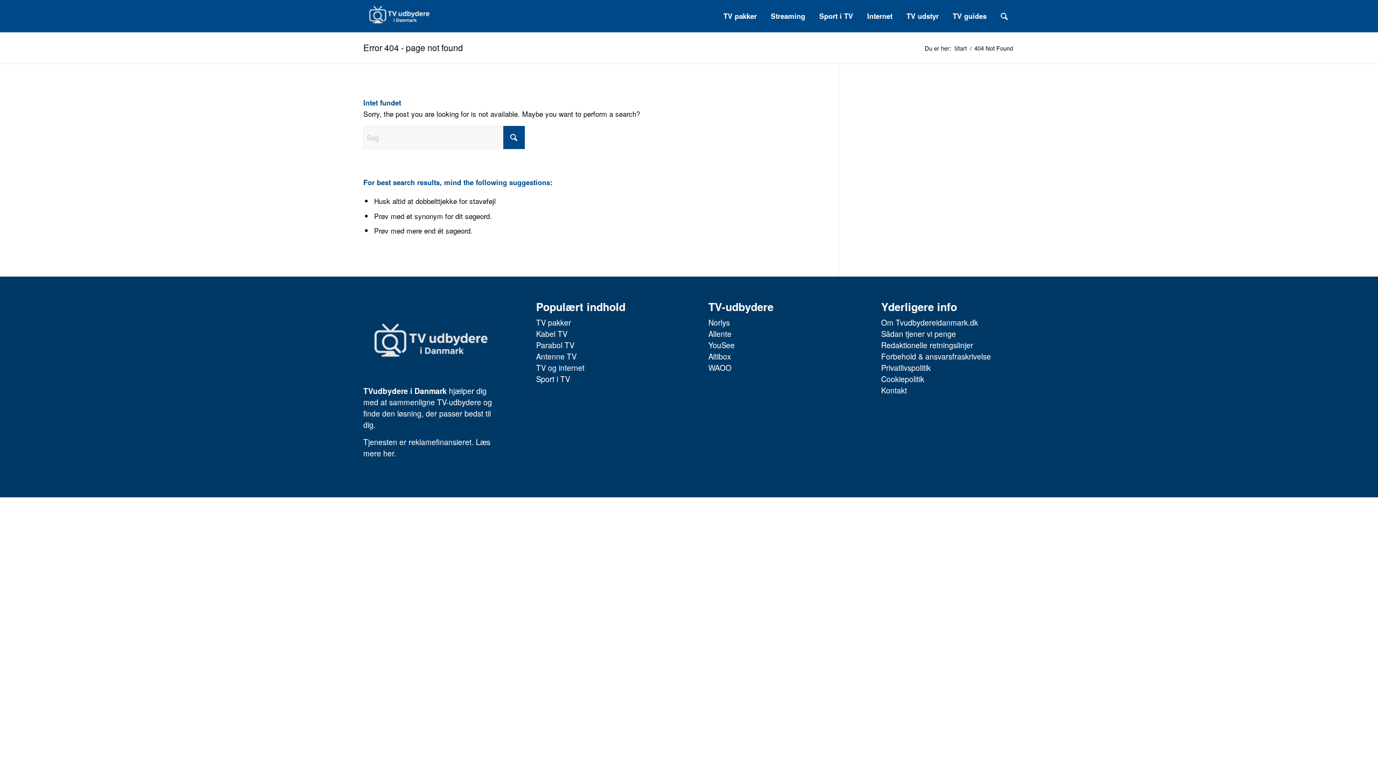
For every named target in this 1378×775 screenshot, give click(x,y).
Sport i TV (553, 379)
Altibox (719, 356)
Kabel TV (551, 333)
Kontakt (894, 390)
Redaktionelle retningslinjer (927, 345)
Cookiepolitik (902, 379)
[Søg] (1004, 16)
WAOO (720, 367)
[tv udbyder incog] (398, 16)
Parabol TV (555, 345)
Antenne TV (556, 356)
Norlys (719, 322)
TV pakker (553, 322)
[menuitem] (740, 16)
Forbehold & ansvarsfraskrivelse (936, 356)
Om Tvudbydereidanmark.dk (929, 322)
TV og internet (560, 367)
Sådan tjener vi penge (918, 333)
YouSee (721, 345)
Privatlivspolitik (906, 367)
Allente (720, 333)
